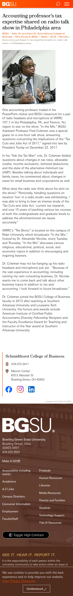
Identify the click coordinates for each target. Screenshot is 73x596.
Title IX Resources (50, 522)
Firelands (45, 470)
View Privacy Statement (19, 581)
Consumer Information (16, 504)
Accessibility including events (16, 472)
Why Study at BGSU (26, 36)
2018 (53, 36)
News (44, 36)
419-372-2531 (11, 452)
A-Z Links (8, 489)
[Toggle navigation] (67, 4)
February (64, 36)
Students (44, 508)
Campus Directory (13, 496)
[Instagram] (20, 389)
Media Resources (50, 493)
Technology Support (51, 515)
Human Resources (50, 478)
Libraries (44, 485)
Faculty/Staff (10, 518)
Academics (9, 481)
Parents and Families (52, 500)
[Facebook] (8, 389)
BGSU (5, 33)
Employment (10, 511)
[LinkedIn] (31, 389)
